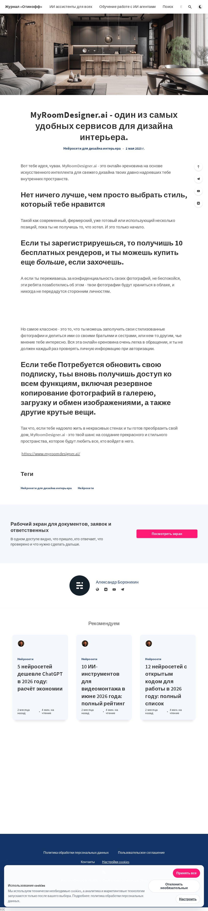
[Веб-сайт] (97, 590)
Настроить (188, 899)
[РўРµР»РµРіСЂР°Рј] (198, 179)
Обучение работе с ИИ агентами (127, 6)
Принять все (186, 873)
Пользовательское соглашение (141, 852)
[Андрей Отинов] (21, 643)
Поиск (168, 6)
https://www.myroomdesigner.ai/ (51, 453)
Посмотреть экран (167, 534)
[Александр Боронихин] (79, 585)
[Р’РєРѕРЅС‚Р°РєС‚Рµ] (198, 203)
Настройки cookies (115, 862)
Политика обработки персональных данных (76, 852)
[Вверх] (198, 167)
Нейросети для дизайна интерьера (92, 148)
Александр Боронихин (117, 582)
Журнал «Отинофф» (23, 6)
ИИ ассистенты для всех (71, 6)
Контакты (88, 862)
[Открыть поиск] (190, 7)
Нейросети (86, 488)
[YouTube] (198, 191)
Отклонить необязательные (174, 886)
